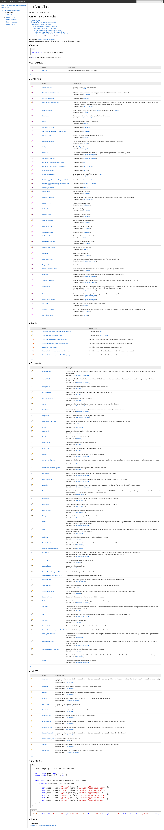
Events (34, 671)
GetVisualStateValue (48, 158)
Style (43, 601)
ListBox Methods (11, 20)
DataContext (46, 410)
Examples (36, 760)
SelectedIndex (46, 560)
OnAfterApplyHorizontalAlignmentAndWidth (56, 180)
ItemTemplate (46, 510)
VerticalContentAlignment (50, 649)
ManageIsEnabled (48, 170)
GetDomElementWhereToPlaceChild (54, 131)
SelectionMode (47, 597)
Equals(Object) (47, 110)
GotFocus (45, 679)
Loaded (44, 698)
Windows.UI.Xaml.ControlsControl (45, 28)
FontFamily (46, 431)
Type (80, 147)
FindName (45, 116)
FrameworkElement (89, 118)
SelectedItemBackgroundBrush (52, 572)
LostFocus (45, 704)
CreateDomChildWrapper (50, 93)
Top (31, 75)
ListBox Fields (10, 17)
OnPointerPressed (48, 236)
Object (97, 110)
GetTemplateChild (48, 141)
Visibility (45, 655)
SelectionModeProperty (50, 347)
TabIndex (45, 607)
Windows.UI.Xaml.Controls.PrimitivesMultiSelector (52, 34)
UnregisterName (47, 315)
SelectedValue (46, 585)
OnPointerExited (47, 226)
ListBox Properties (11, 22)
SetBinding (45, 274)
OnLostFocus (46, 215)
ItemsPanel (46, 498)
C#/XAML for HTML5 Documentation (14, 5)
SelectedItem (46, 566)
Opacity (44, 529)
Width (44, 661)
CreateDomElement (48, 98)
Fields (33, 323)
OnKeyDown (46, 203)
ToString (45, 303)
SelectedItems (46, 579)
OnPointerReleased (48, 242)
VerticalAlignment (48, 641)
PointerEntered (47, 710)
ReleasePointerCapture (49, 269)
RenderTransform (48, 543)
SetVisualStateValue (48, 299)
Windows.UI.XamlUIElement (41, 24)
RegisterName (46, 265)
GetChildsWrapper (48, 127)
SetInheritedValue (48, 280)
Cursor (44, 404)
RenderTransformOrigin (50, 549)
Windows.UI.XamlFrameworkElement (45, 26)
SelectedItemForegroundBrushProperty (55, 343)
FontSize (45, 437)
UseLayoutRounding (49, 634)
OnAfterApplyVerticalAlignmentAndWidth (55, 184)
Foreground (46, 448)
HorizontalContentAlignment (51, 468)
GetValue (45, 153)
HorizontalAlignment (49, 460)
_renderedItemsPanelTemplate (52, 335)
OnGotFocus (46, 191)
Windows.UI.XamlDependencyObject (43, 22)
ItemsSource (46, 504)
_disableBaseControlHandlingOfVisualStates (56, 331)
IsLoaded (45, 485)
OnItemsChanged (48, 197)
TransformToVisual (48, 309)
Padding (45, 537)
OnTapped (45, 253)
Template (45, 620)
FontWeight (46, 443)
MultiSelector (80, 581)
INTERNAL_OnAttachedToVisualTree (53, 166)
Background (46, 387)
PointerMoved (47, 721)
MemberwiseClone (48, 174)
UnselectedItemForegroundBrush (53, 630)
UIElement (86, 89)
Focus (44, 122)
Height (44, 454)
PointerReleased (47, 733)
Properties (36, 363)
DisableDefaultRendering (50, 102)
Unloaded (45, 750)
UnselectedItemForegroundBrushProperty (56, 355)
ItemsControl (87, 106)
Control (85, 124)
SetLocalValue (46, 286)
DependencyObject (89, 154)
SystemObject (35, 21)
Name (44, 522)
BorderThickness (47, 398)
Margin (44, 516)
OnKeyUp (45, 209)
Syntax (34, 45)
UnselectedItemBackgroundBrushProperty (56, 351)
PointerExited (46, 715)
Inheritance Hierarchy (43, 16)
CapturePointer (47, 87)
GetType (45, 147)
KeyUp (44, 692)
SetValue (45, 294)
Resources (45, 552)
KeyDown (45, 687)
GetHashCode (46, 135)
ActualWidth (46, 379)
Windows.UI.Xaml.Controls (11, 10)
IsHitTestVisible (47, 479)
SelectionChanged (48, 739)
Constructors (38, 62)
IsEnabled (45, 473)
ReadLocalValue (47, 259)
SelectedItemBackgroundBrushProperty (55, 339)
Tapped (44, 744)
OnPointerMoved (48, 232)
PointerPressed (47, 727)
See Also (35, 819)
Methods (35, 79)
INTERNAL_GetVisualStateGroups (53, 162)
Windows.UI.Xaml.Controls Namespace (43, 826)
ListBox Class (8, 12)
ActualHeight (46, 371)
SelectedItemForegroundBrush (52, 576)
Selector (85, 98)
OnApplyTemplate (48, 187)
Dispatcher (45, 415)
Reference (5, 8)
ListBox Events (10, 24)
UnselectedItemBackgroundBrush (53, 626)
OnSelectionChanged (49, 247)
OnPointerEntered (48, 220)
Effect (44, 427)
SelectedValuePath (48, 591)
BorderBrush (46, 392)
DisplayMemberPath (49, 421)
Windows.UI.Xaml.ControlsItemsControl (47, 30)
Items (44, 491)
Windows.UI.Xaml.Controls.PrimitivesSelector (50, 32)
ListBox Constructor (12, 15)
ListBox (44, 70)
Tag (43, 614)
